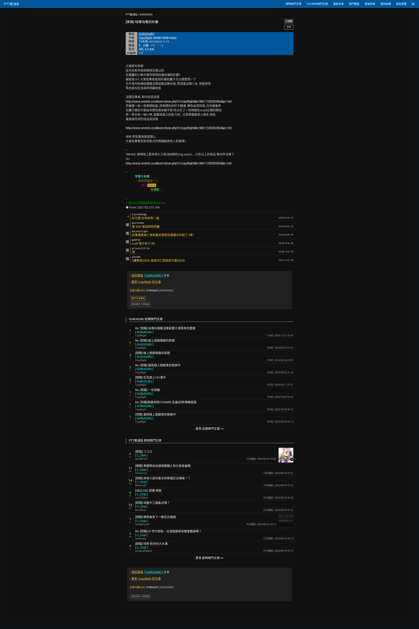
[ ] (144, 332)
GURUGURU (146, 14)
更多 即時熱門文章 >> (209, 558)
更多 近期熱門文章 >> (209, 428)
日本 (149, 275)
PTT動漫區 (131, 14)
